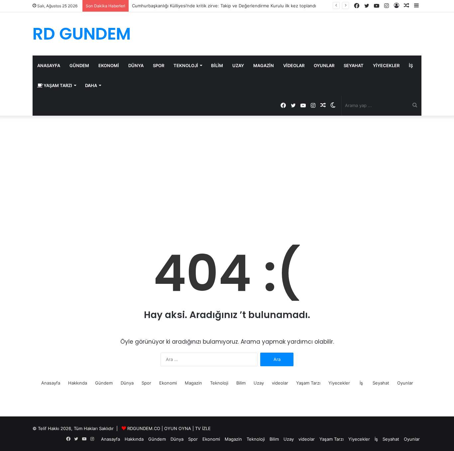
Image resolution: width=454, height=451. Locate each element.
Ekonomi (108, 65)
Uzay (238, 65)
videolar (293, 65)
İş (411, 65)
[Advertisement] (227, 172)
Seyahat (354, 65)
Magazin (263, 65)
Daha (91, 85)
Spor (158, 65)
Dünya (136, 65)
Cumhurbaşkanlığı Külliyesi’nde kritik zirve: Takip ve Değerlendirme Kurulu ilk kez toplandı (224, 5)
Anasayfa (48, 65)
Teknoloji (185, 65)
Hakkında (77, 383)
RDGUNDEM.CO (143, 428)
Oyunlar (324, 65)
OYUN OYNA (177, 428)
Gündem (79, 65)
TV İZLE (203, 428)
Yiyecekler (386, 65)
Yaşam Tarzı (57, 85)
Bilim (217, 65)
